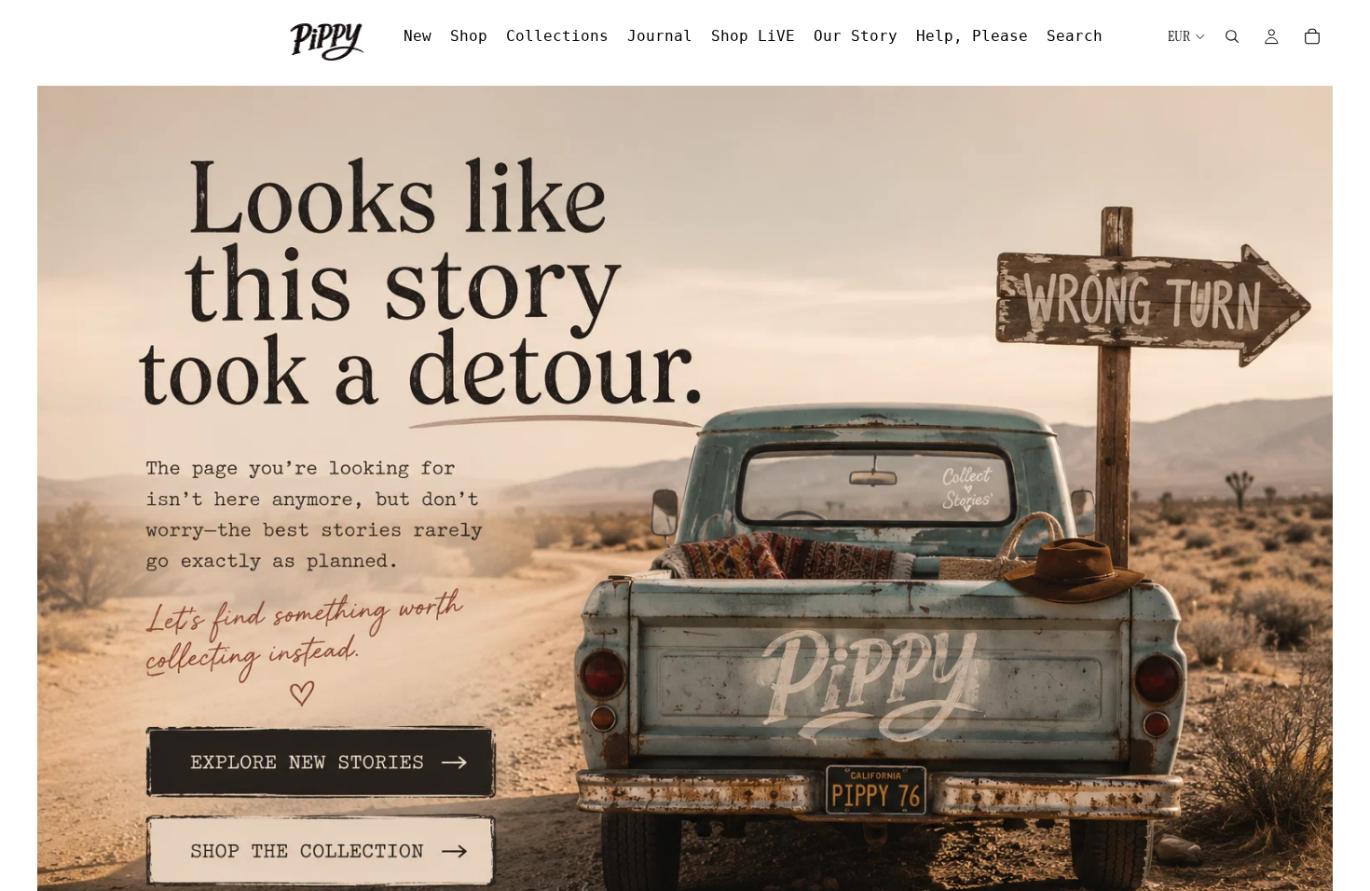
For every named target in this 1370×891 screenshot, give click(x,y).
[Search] (1232, 36)
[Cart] (1312, 36)
